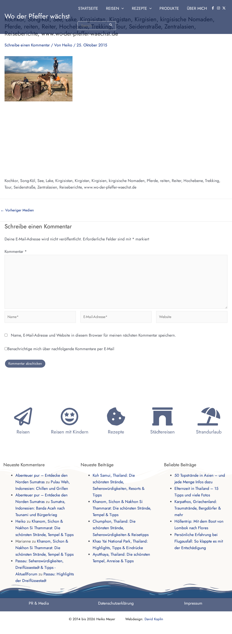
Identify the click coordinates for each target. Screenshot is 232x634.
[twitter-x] (224, 8)
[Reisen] (23, 416)
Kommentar (16, 251)
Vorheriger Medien (17, 210)
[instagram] (219, 8)
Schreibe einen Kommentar (27, 45)
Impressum (193, 603)
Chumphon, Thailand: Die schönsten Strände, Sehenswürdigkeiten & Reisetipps (121, 527)
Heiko (20, 521)
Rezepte (116, 431)
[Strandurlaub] (209, 416)
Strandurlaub (209, 431)
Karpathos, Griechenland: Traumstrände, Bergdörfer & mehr (197, 508)
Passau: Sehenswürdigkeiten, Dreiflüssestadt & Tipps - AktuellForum (39, 567)
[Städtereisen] (162, 416)
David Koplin (154, 619)
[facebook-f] (213, 8)
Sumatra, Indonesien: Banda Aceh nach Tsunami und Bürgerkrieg (40, 508)
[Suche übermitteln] (111, 24)
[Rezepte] (116, 416)
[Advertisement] (116, 139)
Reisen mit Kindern (69, 431)
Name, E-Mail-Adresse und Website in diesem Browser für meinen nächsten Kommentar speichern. (93, 335)
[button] (121, 8)
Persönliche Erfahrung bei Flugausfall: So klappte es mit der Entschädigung (198, 541)
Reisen (23, 431)
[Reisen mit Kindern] (69, 416)
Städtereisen (162, 431)
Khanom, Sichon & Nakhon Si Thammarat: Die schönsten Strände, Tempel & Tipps (44, 527)
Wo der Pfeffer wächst (37, 16)
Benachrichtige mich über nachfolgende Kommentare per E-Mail (60, 349)
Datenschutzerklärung (116, 603)
